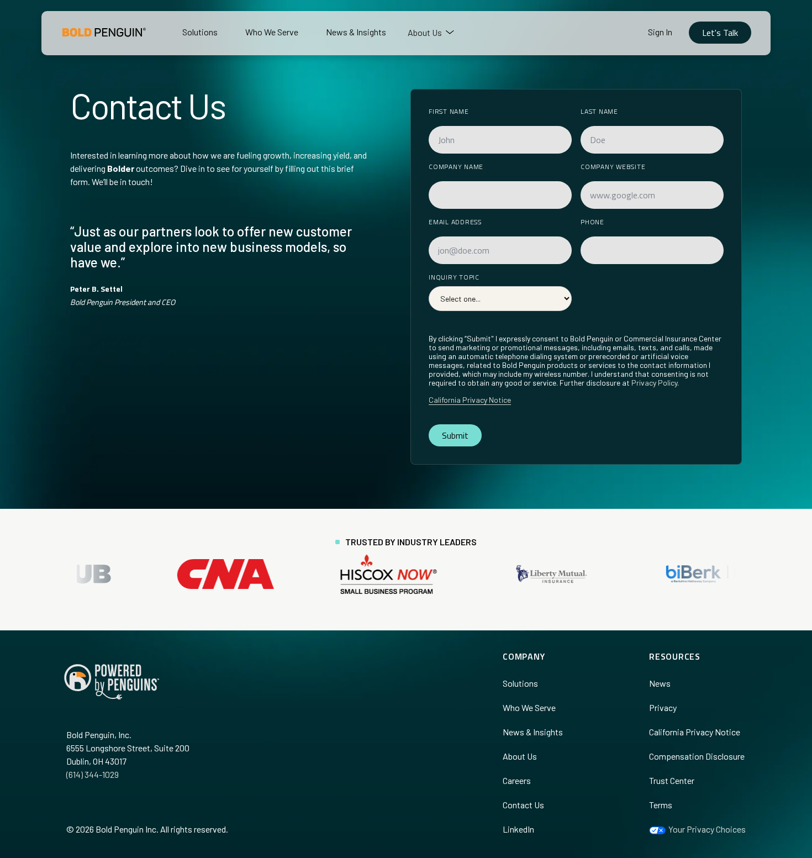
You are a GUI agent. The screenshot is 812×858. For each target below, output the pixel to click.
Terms (660, 804)
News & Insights (533, 732)
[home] (102, 32)
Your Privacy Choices (706, 829)
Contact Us (523, 804)
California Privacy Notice (470, 399)
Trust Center (671, 780)
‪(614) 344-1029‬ (92, 774)
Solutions (520, 683)
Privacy (663, 707)
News (660, 683)
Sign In (660, 32)
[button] (431, 32)
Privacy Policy (654, 382)
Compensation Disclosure (697, 756)
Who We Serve (529, 707)
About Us (520, 756)
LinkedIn (518, 829)
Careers (517, 780)
